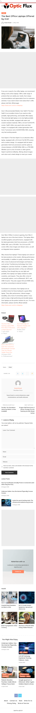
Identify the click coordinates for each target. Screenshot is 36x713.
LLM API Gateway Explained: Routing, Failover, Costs (25, 658)
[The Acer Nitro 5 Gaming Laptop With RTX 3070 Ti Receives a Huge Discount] (8, 319)
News (4, 674)
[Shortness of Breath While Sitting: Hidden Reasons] (27, 618)
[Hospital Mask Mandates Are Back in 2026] (9, 598)
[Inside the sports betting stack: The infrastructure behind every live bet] (6, 502)
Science (23, 676)
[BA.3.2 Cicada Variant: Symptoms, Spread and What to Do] (27, 598)
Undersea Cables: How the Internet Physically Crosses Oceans (8, 645)
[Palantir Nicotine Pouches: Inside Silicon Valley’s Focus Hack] (9, 672)
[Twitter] (22, 374)
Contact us (18, 571)
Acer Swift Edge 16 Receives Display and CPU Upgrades (23, 325)
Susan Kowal (7, 22)
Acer (10, 367)
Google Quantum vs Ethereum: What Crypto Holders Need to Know (26, 682)
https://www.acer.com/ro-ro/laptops (11, 105)
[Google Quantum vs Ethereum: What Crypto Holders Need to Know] (27, 672)
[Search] (33, 6)
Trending (5, 676)
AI (21, 652)
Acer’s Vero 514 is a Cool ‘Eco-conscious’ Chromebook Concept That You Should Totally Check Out (8, 348)
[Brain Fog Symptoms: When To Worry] (9, 618)
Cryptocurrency (24, 674)
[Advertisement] (18, 70)
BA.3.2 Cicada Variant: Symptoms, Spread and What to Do (25, 607)
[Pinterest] (27, 374)
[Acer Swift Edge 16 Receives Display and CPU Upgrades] (24, 319)
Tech (4, 13)
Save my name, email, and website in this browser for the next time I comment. (18, 466)
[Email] (32, 374)
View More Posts (18, 390)
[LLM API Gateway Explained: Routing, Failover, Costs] (27, 648)
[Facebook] (18, 374)
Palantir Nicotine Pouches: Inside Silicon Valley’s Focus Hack (8, 682)
